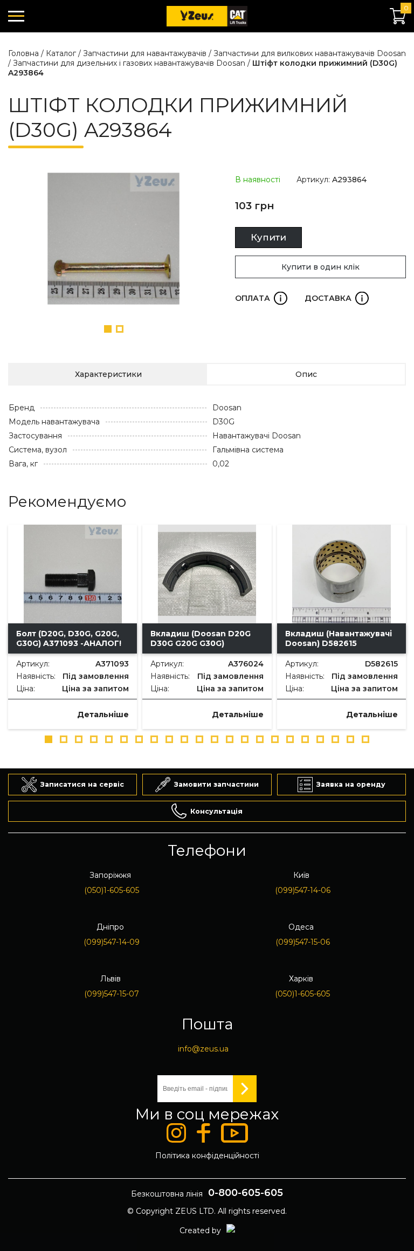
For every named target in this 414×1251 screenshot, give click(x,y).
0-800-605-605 (245, 1193)
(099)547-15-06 (302, 942)
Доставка (337, 298)
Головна (23, 53)
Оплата (261, 298)
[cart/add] (24, 713)
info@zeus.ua (203, 1049)
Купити (268, 237)
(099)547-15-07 (111, 994)
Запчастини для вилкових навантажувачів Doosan (309, 53)
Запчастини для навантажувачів (144, 53)
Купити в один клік (320, 267)
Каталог (61, 53)
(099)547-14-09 (112, 942)
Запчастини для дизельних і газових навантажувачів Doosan (129, 63)
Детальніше (103, 714)
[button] (108, 329)
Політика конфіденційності (207, 1155)
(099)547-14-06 (302, 890)
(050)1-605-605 (111, 890)
